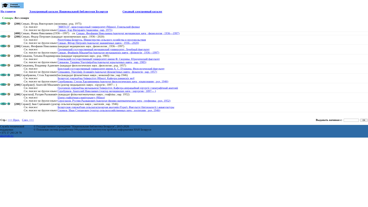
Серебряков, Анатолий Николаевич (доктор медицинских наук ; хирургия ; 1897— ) (107, 91)
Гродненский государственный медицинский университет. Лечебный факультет (104, 49)
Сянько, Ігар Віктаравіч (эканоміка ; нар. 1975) (85, 29)
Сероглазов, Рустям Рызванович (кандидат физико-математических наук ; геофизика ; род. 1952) (114, 100)
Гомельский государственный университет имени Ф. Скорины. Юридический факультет (109, 59)
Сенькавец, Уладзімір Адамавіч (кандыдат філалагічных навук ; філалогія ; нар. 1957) (107, 71)
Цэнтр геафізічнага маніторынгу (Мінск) (81, 97)
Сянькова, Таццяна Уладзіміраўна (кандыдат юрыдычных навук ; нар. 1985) (102, 62)
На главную (8, 11)
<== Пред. (14, 119)
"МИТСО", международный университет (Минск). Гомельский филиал (99, 26)
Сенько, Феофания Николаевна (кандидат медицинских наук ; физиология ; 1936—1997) (127, 33)
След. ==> (28, 119)
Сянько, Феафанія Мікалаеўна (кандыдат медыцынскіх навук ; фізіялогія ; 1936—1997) (108, 52)
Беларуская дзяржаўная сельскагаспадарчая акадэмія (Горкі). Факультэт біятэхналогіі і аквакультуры (116, 107)
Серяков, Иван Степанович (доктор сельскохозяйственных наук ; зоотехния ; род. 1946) (109, 110)
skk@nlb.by (7, 135)
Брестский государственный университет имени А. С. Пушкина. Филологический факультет (111, 68)
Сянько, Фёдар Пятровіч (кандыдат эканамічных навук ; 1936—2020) (98, 42)
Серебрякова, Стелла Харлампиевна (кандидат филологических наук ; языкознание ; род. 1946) (113, 81)
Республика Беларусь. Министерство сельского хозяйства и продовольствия (102, 39)
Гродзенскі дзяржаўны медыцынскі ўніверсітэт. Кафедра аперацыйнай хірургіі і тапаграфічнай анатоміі (118, 87)
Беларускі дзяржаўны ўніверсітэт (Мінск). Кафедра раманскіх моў (96, 78)
